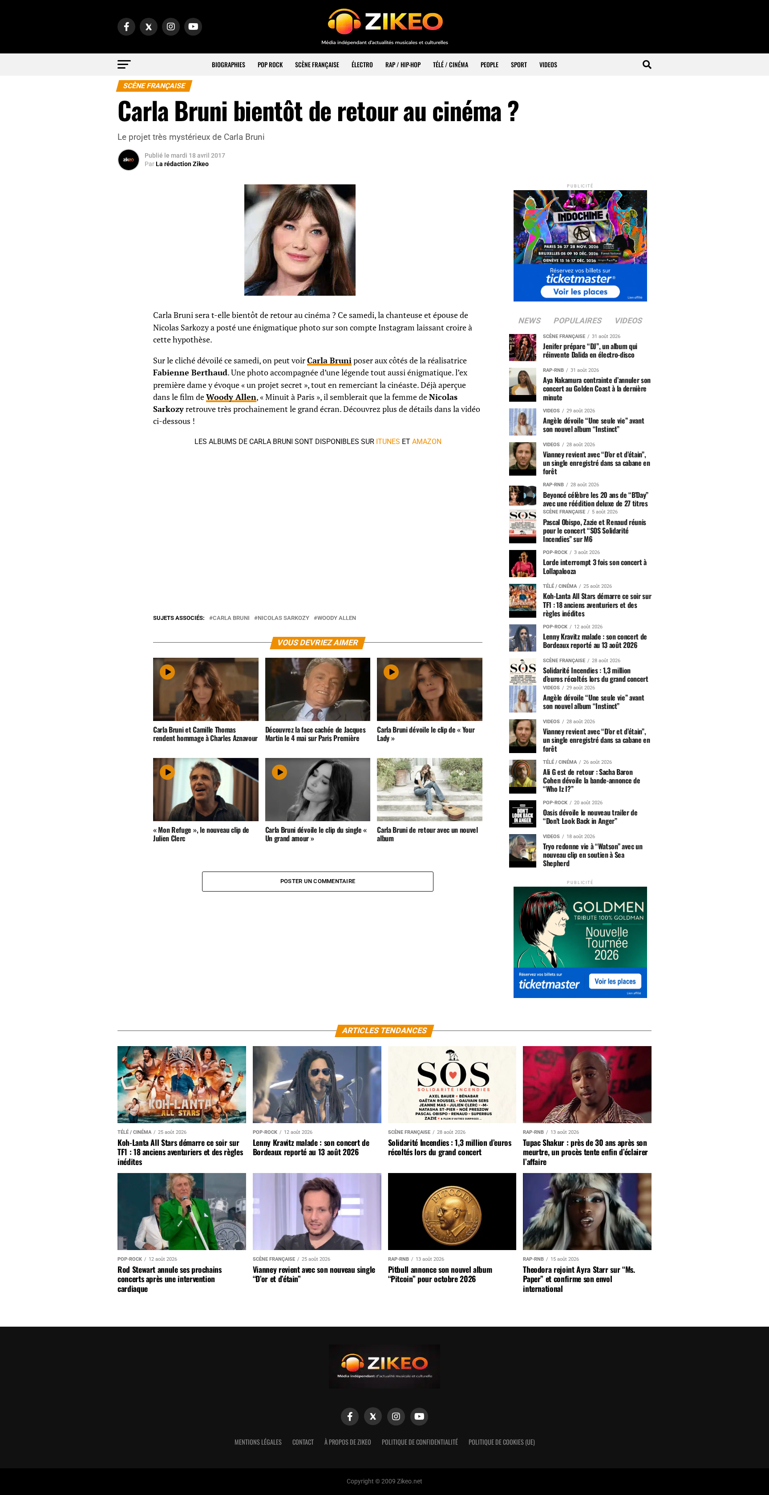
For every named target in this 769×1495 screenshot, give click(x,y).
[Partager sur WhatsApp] (129, 339)
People (489, 64)
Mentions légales (258, 1441)
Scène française (317, 64)
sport (519, 64)
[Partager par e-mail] (129, 382)
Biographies (228, 64)
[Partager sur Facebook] (129, 318)
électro (362, 64)
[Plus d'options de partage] (129, 403)
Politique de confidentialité (420, 1441)
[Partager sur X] (129, 361)
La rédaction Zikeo (182, 163)
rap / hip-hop (403, 64)
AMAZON (426, 441)
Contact (303, 1441)
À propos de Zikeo (347, 1441)
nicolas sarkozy (283, 618)
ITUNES (388, 441)
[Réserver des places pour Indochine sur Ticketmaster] (580, 242)
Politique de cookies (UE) (502, 1441)
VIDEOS (548, 64)
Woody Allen (336, 618)
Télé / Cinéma (450, 64)
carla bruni (231, 618)
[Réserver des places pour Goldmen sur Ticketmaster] (580, 939)
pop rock (270, 64)
